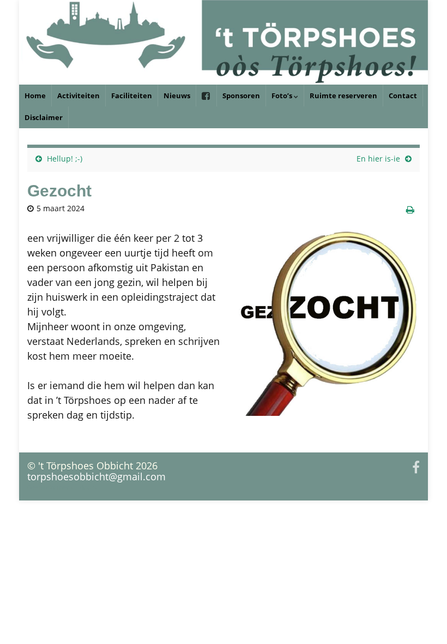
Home (35, 95)
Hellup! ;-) (64, 158)
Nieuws (177, 95)
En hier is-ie (378, 158)
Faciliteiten (131, 95)
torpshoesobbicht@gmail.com (96, 476)
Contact (403, 95)
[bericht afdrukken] (410, 210)
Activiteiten (78, 95)
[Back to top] (422, 619)
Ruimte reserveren (343, 95)
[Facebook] (416, 466)
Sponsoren (241, 95)
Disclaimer (44, 117)
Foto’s (282, 95)
